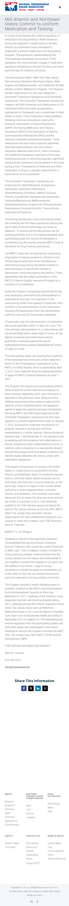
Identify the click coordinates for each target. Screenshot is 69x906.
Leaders (30, 817)
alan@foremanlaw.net (17, 667)
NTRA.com (25, 888)
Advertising (11, 820)
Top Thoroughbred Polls (56, 851)
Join (28, 809)
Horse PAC (33, 863)
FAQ (50, 811)
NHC (28, 805)
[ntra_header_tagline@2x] (27, 3)
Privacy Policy (52, 888)
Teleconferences (57, 858)
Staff (7, 813)
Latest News (54, 843)
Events (30, 813)
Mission (9, 801)
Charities (10, 817)
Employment (12, 824)
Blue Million (37, 895)
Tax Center (32, 843)
